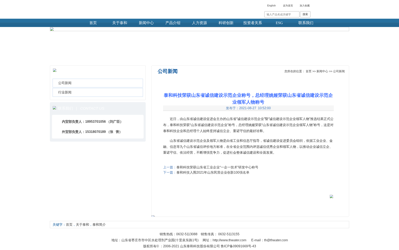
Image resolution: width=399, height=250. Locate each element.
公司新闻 (64, 83)
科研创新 (226, 23)
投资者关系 (252, 23)
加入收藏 (305, 5)
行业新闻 (64, 92)
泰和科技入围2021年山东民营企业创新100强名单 (212, 172)
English (271, 5)
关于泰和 (119, 23)
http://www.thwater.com (229, 240)
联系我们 (305, 23)
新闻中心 (146, 23)
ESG (279, 23)
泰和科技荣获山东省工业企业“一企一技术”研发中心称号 (217, 167)
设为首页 (288, 5)
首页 (93, 23)
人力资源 (199, 23)
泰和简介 (99, 224)
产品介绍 (172, 23)
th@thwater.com (276, 240)
